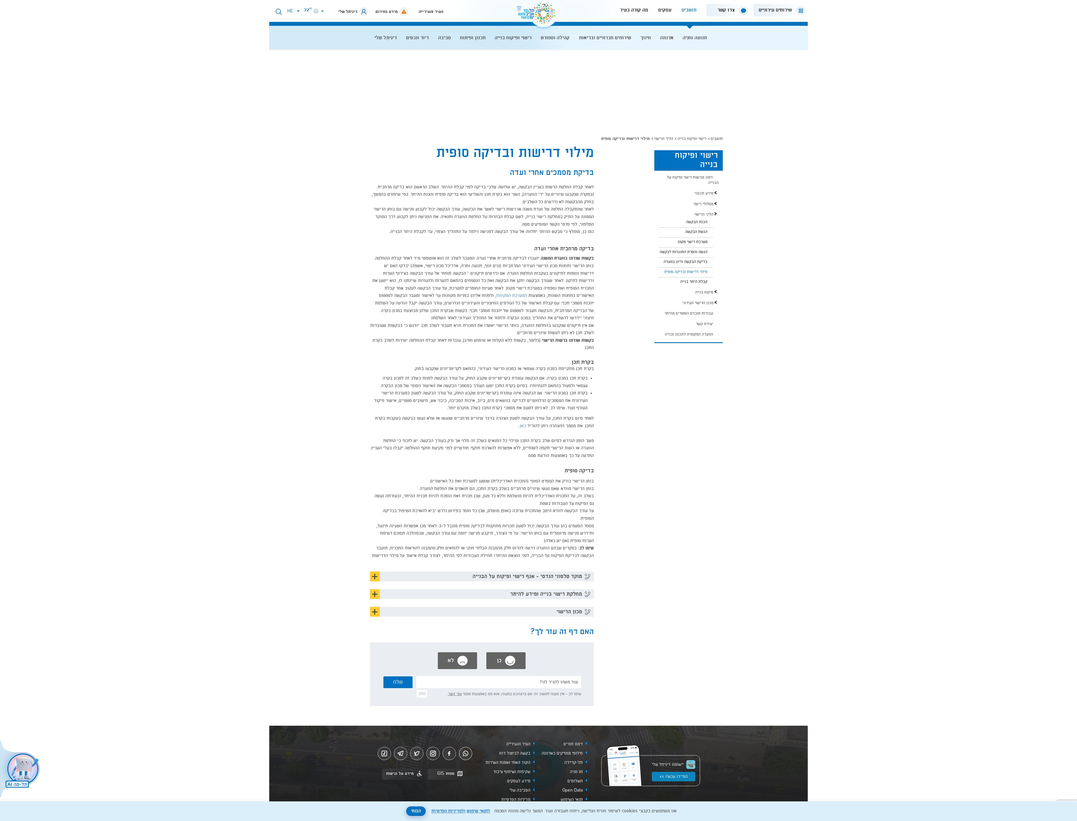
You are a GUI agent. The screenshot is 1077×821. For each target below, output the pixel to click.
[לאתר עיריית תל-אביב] (538, 15)
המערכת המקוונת (511, 295)
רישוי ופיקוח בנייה (692, 139)
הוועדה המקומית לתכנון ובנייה (689, 334)
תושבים (689, 10)
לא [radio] (451, 661)
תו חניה (576, 771)
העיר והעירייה (518, 744)
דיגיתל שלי (348, 12)
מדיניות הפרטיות (515, 799)
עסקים (664, 10)
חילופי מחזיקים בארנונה (562, 753)
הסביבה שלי (519, 790)
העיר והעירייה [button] (431, 12)
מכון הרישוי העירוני (697, 303)
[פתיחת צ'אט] (21, 770)
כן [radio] (500, 661)
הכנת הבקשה (696, 222)
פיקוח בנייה (704, 292)
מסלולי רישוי (703, 204)
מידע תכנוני (703, 193)
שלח (398, 682)
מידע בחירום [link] (387, 12)
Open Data (572, 790)
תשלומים (575, 781)
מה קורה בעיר (634, 10)
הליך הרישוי (663, 139)
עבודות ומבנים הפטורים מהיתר (688, 313)
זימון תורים (573, 744)
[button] (777, 10)
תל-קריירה (573, 762)
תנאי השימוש (572, 799)
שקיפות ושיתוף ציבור (511, 771)
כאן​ (523, 426)
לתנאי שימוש (478, 811)
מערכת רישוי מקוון (692, 242)
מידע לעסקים (518, 781)
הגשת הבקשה (696, 232)
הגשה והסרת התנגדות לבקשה (683, 252)
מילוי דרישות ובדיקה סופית (685, 272)
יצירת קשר (704, 324)
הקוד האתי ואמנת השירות (507, 762)
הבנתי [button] (416, 811)
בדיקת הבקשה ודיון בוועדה (685, 262)
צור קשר (455, 694)
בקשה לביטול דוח (514, 753)
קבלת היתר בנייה (693, 281)
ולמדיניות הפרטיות (448, 811)
